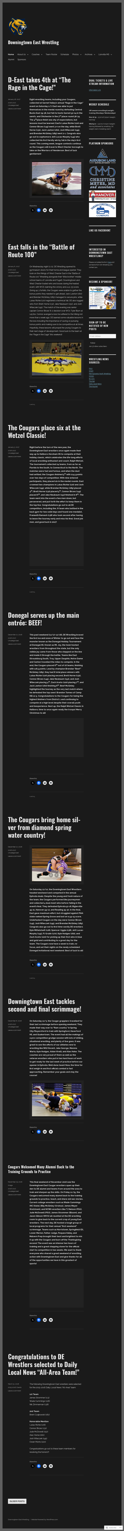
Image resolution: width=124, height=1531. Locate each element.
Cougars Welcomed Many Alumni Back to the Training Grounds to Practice (41, 1169)
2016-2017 (12, 103)
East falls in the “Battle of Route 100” (41, 250)
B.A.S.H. (92, 379)
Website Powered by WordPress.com (44, 1519)
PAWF (91, 371)
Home (11, 54)
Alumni (11, 59)
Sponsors (22, 59)
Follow (92, 343)
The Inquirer (93, 386)
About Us (21, 54)
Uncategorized (13, 105)
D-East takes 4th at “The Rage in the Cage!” (39, 83)
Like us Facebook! (100, 230)
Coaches (36, 54)
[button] (51, 188)
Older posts (17, 1501)
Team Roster (51, 54)
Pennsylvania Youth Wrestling (100, 374)
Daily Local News (95, 384)
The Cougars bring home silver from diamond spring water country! (44, 827)
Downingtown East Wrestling (33, 42)
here (109, 262)
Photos (75, 54)
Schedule (65, 54)
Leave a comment (14, 109)
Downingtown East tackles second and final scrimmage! (44, 1005)
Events (19, 1387)
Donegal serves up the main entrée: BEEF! (43, 618)
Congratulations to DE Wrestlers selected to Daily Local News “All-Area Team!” (43, 1364)
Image (10, 1185)
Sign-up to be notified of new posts (98, 325)
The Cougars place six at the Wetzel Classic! (44, 431)
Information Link (95, 90)
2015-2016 (12, 1387)
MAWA (91, 376)
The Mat (92, 381)
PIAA (91, 368)
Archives (88, 54)
